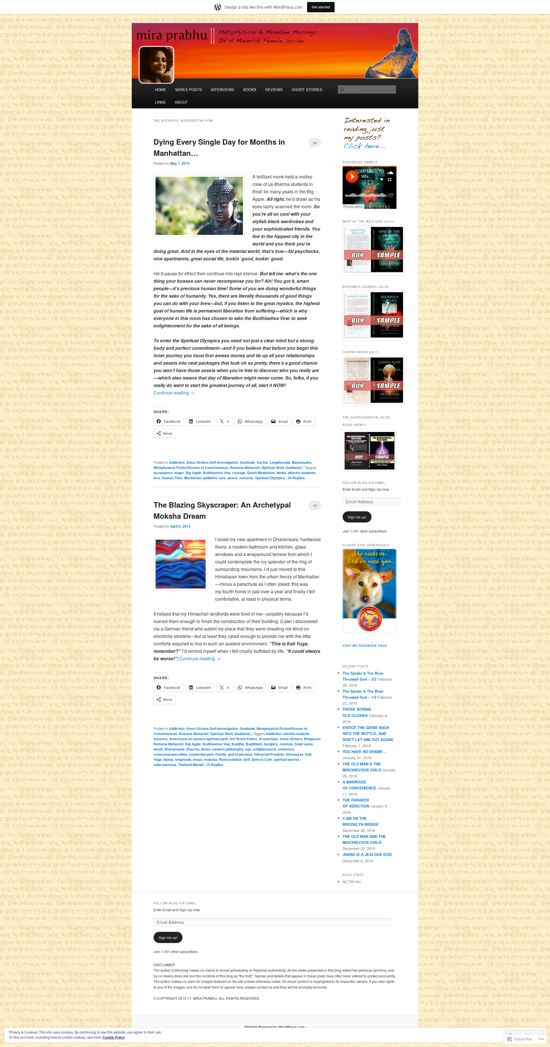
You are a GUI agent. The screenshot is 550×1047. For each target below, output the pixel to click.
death (158, 749)
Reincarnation (230, 759)
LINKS (160, 102)
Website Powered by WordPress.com (274, 1027)
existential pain (201, 754)
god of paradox (240, 754)
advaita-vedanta (296, 733)
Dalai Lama (303, 744)
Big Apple (193, 472)
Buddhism (254, 744)
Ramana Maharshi (245, 467)
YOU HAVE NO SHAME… (364, 751)
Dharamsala (174, 749)
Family (220, 754)
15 (315, 505)
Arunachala (268, 738)
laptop (168, 759)
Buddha (237, 744)
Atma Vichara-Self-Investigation (212, 462)
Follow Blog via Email (175, 903)
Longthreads (280, 462)
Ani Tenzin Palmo (243, 738)
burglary (271, 744)
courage (238, 472)
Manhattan (192, 477)
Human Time (172, 477)
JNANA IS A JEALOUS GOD (367, 854)
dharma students (302, 472)
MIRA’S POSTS (188, 89)
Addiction (176, 462)
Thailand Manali (190, 764)
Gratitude (247, 462)
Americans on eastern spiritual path (198, 738)
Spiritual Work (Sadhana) (282, 467)
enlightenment (264, 749)
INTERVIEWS (222, 89)
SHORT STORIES (307, 89)
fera (157, 477)
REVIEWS (274, 89)
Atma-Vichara (291, 738)
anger (179, 472)
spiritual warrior (287, 759)
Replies (296, 477)
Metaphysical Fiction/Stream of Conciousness (191, 467)
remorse (246, 477)
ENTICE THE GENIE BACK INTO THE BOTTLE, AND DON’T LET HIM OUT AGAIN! (368, 733)
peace (233, 477)
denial (281, 472)
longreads (183, 759)
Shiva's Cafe (262, 759)
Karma (262, 462)
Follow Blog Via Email (364, 483)
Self (246, 759)
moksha (210, 759)
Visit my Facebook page (365, 646)
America (161, 738)
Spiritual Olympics (270, 477)
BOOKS (249, 89)
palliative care (214, 477)
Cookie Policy (114, 1037)
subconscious (165, 764)
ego (248, 749)
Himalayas (294, 754)
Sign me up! (357, 516)
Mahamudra (301, 462)
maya (197, 759)
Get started (321, 7)
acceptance (163, 472)
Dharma (192, 749)
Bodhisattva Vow (216, 472)
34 (315, 142)
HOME (160, 89)
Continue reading (174, 392)
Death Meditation (261, 472)
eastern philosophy (227, 749)
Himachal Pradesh (269, 754)
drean (206, 749)
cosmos (286, 744)
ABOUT (181, 102)
